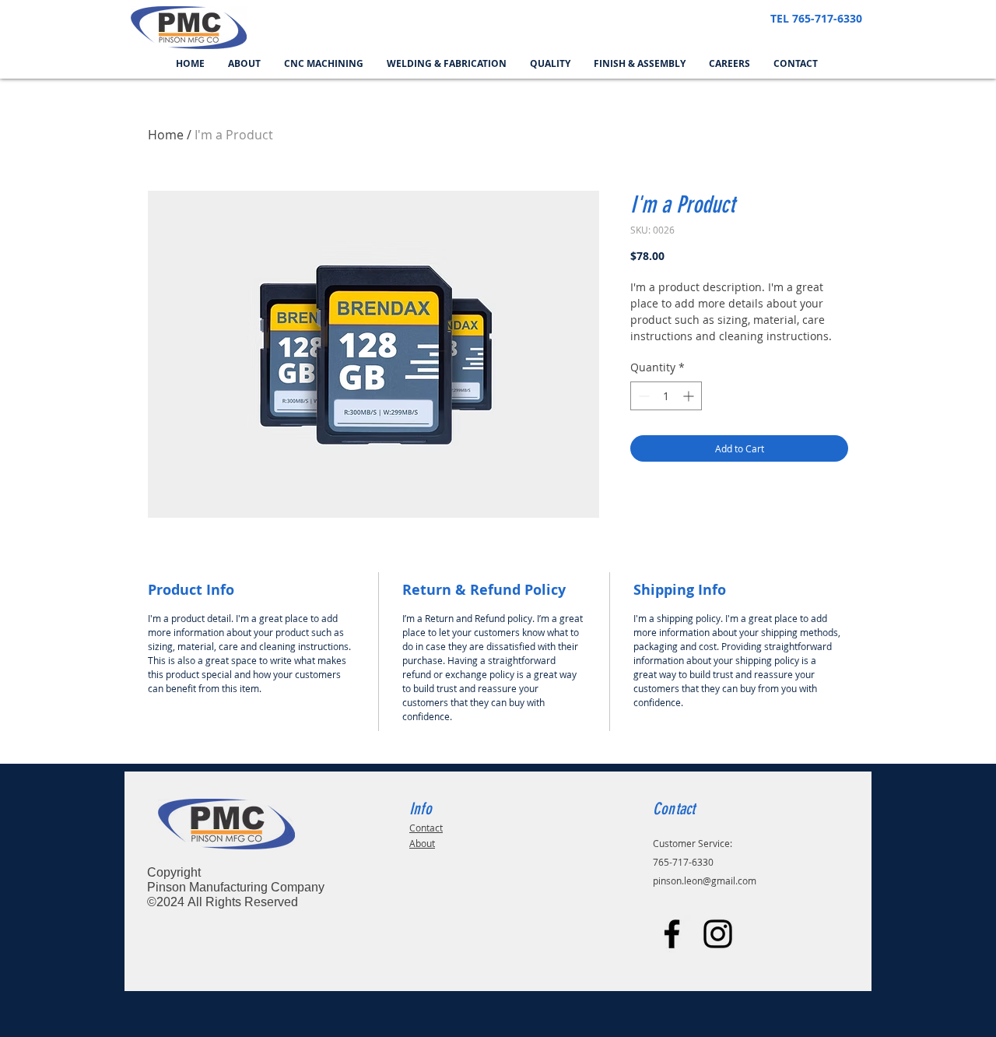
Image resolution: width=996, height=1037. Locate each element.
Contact (426, 827)
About (422, 843)
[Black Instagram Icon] (718, 934)
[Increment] (690, 396)
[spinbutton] (666, 396)
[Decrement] (642, 396)
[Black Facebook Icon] (672, 934)
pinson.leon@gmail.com (704, 880)
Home (166, 134)
